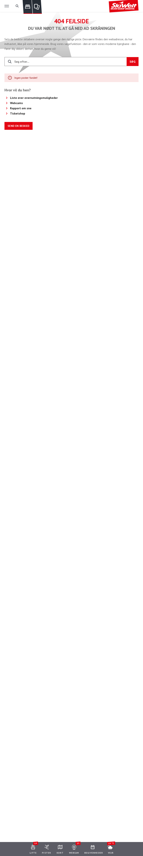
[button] (6, 5)
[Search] (17, 6)
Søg (133, 61)
